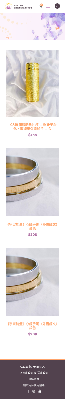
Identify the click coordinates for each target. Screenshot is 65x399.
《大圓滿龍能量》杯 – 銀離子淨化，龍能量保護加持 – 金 (32, 126)
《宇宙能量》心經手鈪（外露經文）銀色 (32, 326)
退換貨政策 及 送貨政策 (34, 373)
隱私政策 (33, 379)
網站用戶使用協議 (33, 385)
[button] (32, 83)
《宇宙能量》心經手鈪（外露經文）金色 (32, 226)
